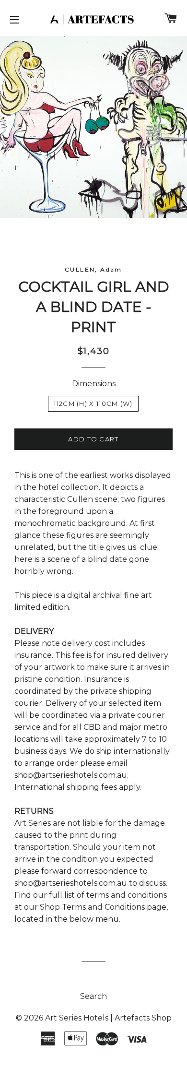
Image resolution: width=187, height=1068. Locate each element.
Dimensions (94, 383)
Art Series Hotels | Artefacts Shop (108, 1017)
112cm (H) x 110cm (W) (93, 403)
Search (93, 996)
